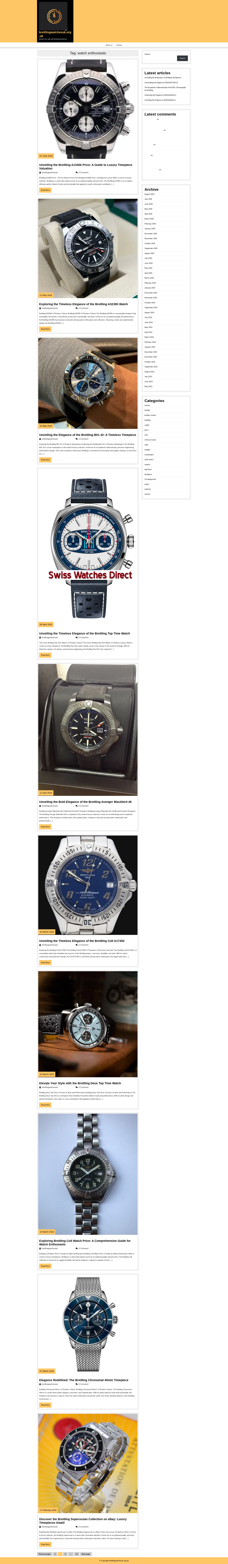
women (147, 494)
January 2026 (150, 229)
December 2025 (151, 234)
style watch (149, 459)
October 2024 (150, 303)
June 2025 (149, 263)
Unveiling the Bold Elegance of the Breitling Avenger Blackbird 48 (85, 801)
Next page (86, 1554)
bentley (147, 410)
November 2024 (151, 298)
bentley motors (150, 415)
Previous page (44, 1554)
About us (109, 45)
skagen (147, 450)
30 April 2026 (46, 624)
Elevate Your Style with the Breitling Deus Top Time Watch (80, 1083)
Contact (119, 45)
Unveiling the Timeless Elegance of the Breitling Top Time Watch (84, 633)
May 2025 (148, 268)
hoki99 (147, 155)
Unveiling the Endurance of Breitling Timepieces (163, 78)
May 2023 (148, 386)
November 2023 (151, 357)
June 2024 (149, 322)
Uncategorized (150, 479)
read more (149, 144)
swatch (147, 464)
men (146, 435)
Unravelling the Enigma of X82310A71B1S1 (161, 83)
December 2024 (151, 293)
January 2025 (150, 288)
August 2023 (149, 372)
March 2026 (149, 219)
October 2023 (150, 362)
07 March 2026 (47, 1371)
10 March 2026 (47, 1232)
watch (147, 484)
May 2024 (148, 327)
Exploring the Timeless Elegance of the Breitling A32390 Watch (83, 304)
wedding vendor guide (154, 130)
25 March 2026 (47, 932)
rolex (146, 445)
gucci (147, 430)
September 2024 (151, 307)
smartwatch (149, 455)
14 (77, 1554)
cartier (147, 425)
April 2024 (148, 332)
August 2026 (149, 194)
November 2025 (151, 238)
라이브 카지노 (150, 119)
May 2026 (148, 209)
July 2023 (148, 377)
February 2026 (150, 224)
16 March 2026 (47, 1074)
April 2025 (148, 273)
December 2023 (151, 352)
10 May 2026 (46, 426)
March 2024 (149, 337)
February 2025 (150, 283)
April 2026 (148, 214)
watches (148, 489)
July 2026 (148, 199)
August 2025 (149, 253)
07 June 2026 (46, 156)
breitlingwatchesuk (57, 172)
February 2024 (150, 342)
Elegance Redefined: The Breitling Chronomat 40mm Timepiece (83, 1380)
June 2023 (149, 382)
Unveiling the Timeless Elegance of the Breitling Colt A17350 (81, 940)
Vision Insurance (152, 170)
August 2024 (149, 312)
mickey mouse (150, 440)
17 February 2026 (48, 1510)
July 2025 (148, 258)
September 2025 (151, 248)
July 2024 (148, 317)
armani (147, 405)
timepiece (148, 474)
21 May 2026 (46, 295)
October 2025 (150, 243)
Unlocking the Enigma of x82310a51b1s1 (160, 95)
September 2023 (151, 367)
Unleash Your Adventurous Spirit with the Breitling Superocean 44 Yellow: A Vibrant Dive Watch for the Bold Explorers (166, 133)
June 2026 (149, 204)
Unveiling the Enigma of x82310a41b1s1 (160, 100)
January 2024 (150, 347)
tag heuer (148, 469)
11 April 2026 (46, 793)
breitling (147, 420)
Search (147, 54)
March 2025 (149, 278)
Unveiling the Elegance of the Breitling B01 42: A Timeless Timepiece (87, 434)
